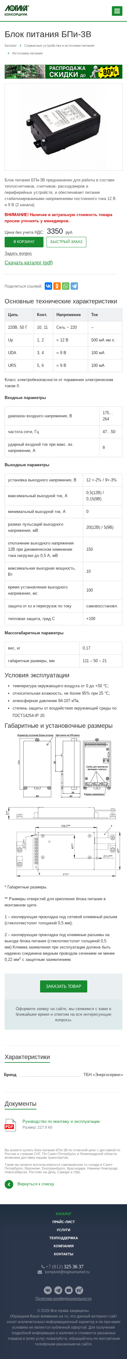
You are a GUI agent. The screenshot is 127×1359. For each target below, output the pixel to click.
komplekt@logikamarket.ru (67, 1272)
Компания (64, 1246)
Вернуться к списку (36, 1184)
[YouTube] (69, 1290)
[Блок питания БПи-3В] (63, 126)
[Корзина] (101, 11)
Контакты (63, 1254)
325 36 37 (65, 1266)
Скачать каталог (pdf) (29, 262)
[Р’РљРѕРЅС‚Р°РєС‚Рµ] (48, 286)
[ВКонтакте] (48, 1290)
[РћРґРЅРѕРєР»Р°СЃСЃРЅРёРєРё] (57, 286)
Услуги (63, 1230)
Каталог (64, 1214)
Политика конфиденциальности (63, 1298)
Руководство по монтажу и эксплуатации (61, 1121)
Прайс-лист (63, 1222)
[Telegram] (74, 286)
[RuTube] (79, 1290)
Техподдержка (63, 1238)
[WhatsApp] (65, 286)
